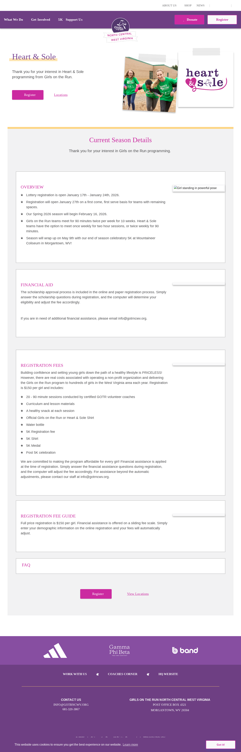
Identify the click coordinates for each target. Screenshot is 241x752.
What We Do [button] (13, 19)
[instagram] (215, 5)
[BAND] (185, 650)
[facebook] (226, 5)
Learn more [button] (130, 744)
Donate (191, 19)
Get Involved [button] (40, 19)
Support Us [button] (74, 19)
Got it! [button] (221, 744)
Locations (61, 95)
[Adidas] (55, 650)
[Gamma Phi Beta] (120, 650)
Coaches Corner (122, 674)
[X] (220, 5)
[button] (236, 5)
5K (60, 19)
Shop (187, 5)
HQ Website (168, 674)
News (200, 5)
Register (30, 95)
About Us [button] (169, 5)
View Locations (138, 594)
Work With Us (75, 674)
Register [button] (222, 19)
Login (3, 5)
